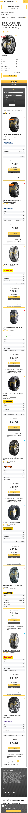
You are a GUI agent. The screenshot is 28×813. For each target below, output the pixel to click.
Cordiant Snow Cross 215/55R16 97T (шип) (12, 135)
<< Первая (5, 761)
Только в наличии (9, 101)
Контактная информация (8, 794)
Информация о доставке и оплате (14, 179)
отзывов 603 (12, 524)
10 (17, 762)
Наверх (14, 810)
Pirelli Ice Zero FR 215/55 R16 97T (11, 651)
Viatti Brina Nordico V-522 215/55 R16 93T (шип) (12, 586)
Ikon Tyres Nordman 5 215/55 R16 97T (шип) (12, 328)
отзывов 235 (12, 330)
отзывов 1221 (13, 137)
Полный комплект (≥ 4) (10, 103)
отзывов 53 (12, 265)
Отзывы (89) (14, 84)
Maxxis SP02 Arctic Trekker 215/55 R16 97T (13, 459)
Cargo (6, 97)
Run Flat (7, 99)
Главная (3, 17)
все (10, 89)
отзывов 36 (12, 461)
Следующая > (6, 764)
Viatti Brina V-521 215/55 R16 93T (11, 523)
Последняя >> (14, 764)
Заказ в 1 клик (14, 172)
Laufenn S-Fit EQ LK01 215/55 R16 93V (12, 715)
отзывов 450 (12, 652)
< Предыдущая (12, 761)
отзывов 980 (12, 588)
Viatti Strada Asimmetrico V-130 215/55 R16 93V (13, 394)
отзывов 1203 (13, 397)
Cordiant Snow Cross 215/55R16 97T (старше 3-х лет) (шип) (12, 201)
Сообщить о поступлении (9, 75)
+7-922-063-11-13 (5, 2)
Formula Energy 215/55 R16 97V (11, 264)
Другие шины (14, 82)
